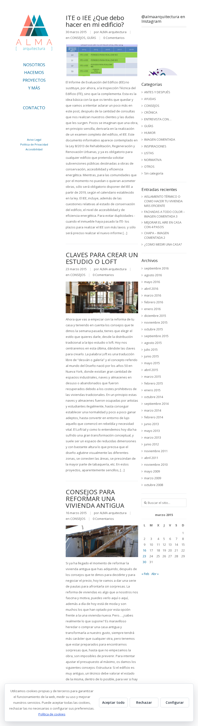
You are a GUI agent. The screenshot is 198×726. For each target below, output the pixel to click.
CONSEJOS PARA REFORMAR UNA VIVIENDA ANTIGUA (95, 498)
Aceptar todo (113, 702)
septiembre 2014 (156, 403)
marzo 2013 (152, 437)
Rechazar (144, 702)
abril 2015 (151, 370)
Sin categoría (153, 173)
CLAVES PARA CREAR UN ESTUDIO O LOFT (102, 258)
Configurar (175, 702)
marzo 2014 (152, 410)
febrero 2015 (153, 383)
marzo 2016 (152, 295)
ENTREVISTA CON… (157, 119)
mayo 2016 (152, 282)
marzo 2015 (152, 376)
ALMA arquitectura (113, 32)
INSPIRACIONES (155, 146)
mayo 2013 (152, 430)
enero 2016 (152, 309)
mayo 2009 (152, 471)
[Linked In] (20, 118)
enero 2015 (152, 390)
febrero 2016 (153, 302)
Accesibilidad (34, 149)
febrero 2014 (153, 417)
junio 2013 (151, 424)
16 (144, 550)
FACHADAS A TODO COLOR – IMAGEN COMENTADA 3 (164, 214)
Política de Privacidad (34, 144)
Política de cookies (51, 714)
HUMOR (150, 133)
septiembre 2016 (156, 268)
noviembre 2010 (156, 464)
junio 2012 (151, 444)
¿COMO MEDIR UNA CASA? (163, 244)
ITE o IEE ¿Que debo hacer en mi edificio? (95, 21)
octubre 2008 (153, 485)
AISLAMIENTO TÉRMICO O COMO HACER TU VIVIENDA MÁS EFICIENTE (163, 201)
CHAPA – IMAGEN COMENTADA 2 (156, 235)
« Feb (145, 574)
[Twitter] (30, 118)
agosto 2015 (153, 343)
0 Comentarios (114, 38)
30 (144, 562)
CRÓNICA (150, 112)
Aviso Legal (34, 139)
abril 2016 (151, 288)
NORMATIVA (153, 160)
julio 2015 (151, 349)
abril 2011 (151, 458)
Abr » (155, 574)
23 (144, 556)
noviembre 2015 (156, 322)
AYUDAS (150, 99)
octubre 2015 (153, 329)
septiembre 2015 (156, 336)
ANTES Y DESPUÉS (157, 92)
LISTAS (149, 153)
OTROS (149, 166)
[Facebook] (35, 128)
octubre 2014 (153, 397)
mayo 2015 (152, 363)
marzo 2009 (152, 478)
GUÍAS (91, 38)
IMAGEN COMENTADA (159, 139)
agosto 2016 (153, 275)
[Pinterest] (50, 118)
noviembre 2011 (156, 451)
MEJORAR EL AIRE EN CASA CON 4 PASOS (162, 224)
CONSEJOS (77, 38)
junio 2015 (151, 356)
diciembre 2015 (155, 315)
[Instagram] (40, 118)
